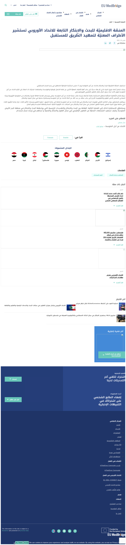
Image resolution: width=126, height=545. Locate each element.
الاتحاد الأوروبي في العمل (112, 475)
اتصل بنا (22, 5)
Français (50, 137)
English (65, 137)
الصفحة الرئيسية (120, 22)
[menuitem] (14, 5)
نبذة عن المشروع (44, 5)
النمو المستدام (98, 175)
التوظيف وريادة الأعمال (116, 175)
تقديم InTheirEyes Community (110, 465)
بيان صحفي (121, 122)
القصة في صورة (114, 452)
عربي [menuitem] (14, 5)
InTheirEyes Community (112, 470)
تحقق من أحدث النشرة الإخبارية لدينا (113, 355)
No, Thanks (19, 542)
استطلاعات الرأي (114, 456)
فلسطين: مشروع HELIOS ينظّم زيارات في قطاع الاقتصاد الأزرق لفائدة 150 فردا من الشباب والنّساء (113, 236)
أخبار (110, 22)
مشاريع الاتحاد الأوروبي (112, 485)
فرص (87, 14)
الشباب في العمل (79, 14)
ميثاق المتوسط (32, 5)
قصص (119, 436)
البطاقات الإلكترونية (113, 440)
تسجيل (14, 379)
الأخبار (118, 425)
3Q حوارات (117, 444)
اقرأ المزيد (119, 205)
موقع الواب (99, 126)
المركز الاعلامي (98, 14)
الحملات (66, 14)
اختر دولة (18, 14)
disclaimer (5, 530)
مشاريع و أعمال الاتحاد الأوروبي (54, 14)
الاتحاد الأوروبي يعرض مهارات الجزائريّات (115, 276)
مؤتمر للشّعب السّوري (113, 489)
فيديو (118, 448)
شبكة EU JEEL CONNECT (112, 480)
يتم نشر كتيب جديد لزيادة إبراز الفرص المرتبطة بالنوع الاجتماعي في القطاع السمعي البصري (113, 197)
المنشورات (116, 432)
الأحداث (117, 428)
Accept (26, 542)
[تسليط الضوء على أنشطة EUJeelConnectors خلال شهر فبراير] (100, 309)
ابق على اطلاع (30, 14)
